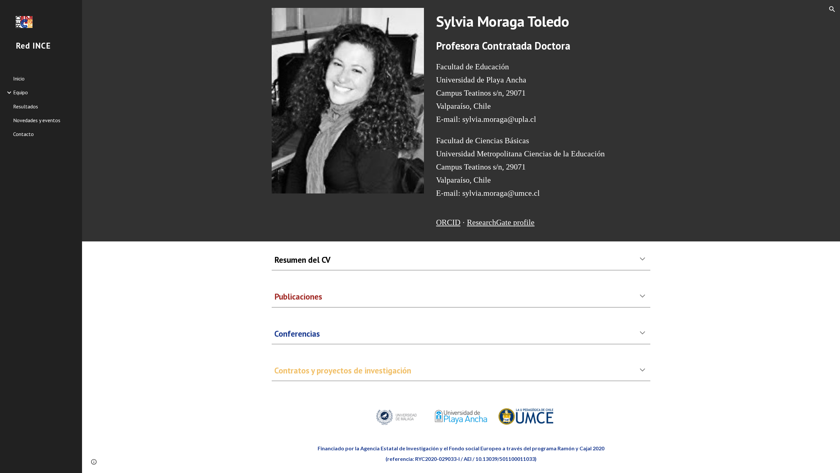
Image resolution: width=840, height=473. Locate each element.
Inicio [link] (19, 78)
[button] (832, 9)
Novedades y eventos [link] (36, 120)
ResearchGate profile (501, 222)
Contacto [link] (23, 134)
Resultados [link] (25, 106)
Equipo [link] (20, 92)
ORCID (448, 222)
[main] (541, 21)
